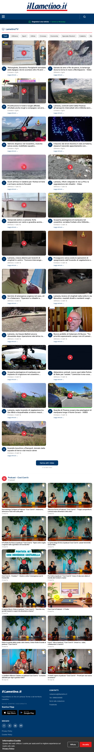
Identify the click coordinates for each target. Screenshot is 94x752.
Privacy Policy (8, 748)
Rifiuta (73, 744)
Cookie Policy (7, 735)
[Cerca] (84, 17)
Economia (54, 36)
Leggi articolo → (12, 75)
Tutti (5, 36)
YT (21, 726)
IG (15, 726)
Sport (24, 36)
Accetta (85, 744)
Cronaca (43, 36)
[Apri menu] (3, 17)
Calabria (82, 36)
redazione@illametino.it (58, 694)
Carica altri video (47, 463)
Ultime (33, 36)
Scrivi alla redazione (57, 701)
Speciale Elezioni (68, 36)
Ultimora (15, 36)
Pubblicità (53, 705)
